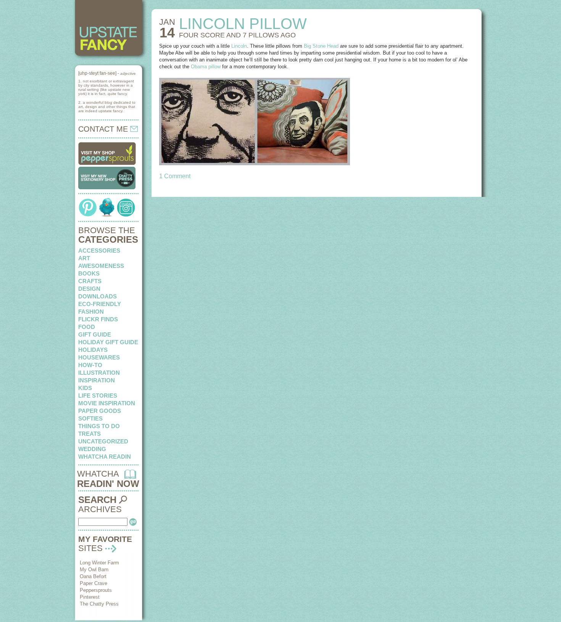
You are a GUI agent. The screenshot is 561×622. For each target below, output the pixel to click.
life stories (97, 395)
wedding (92, 449)
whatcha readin (104, 456)
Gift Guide (94, 334)
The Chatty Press (99, 604)
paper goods (99, 411)
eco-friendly (99, 304)
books (89, 273)
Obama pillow (206, 66)
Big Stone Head (321, 46)
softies (90, 418)
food (86, 327)
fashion (91, 311)
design (89, 288)
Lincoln (239, 46)
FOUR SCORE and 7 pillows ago (237, 35)
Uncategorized (103, 441)
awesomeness (101, 266)
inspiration (96, 380)
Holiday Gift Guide (108, 342)
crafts (90, 281)
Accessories (99, 250)
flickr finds (98, 319)
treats (89, 433)
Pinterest (90, 597)
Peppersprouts (96, 590)
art (84, 258)
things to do (99, 426)
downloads (97, 296)
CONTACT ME (104, 129)
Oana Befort (93, 576)
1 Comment (174, 176)
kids (85, 388)
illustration (99, 372)
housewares (99, 357)
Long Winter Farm (99, 563)
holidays (93, 349)
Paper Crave (93, 583)
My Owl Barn (94, 569)
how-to (90, 365)
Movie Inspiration (106, 403)
